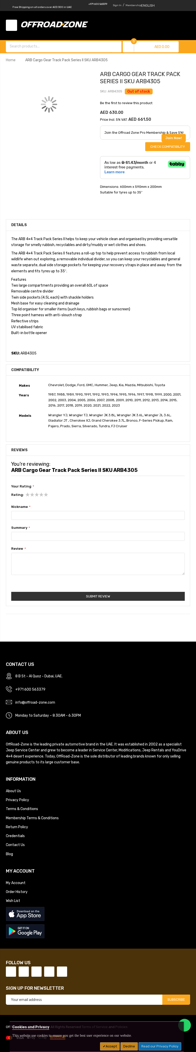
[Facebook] (11, 972)
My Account (16, 883)
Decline (129, 1046)
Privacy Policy (17, 800)
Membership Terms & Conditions (32, 818)
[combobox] (59, 46)
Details (19, 225)
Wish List (13, 901)
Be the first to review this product (126, 103)
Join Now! (173, 138)
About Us (13, 791)
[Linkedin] (36, 972)
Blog (9, 854)
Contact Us (15, 845)
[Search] (116, 46)
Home (11, 60)
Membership (133, 5)
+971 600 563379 (97, 4)
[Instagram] (62, 972)
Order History (17, 892)
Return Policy (17, 827)
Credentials (15, 836)
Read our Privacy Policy (159, 1046)
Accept (111, 1046)
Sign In (117, 5)
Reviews (19, 450)
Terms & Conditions (22, 809)
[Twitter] (24, 972)
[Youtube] (49, 972)
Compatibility (25, 370)
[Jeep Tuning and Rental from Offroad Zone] (56, 25)
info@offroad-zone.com (35, 702)
